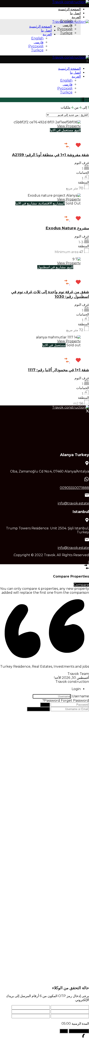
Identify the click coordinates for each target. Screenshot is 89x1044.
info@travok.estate (73, 503)
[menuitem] (76, 17)
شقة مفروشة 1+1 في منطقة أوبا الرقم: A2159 (50, 154)
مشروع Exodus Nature (67, 228)
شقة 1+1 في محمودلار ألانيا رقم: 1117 (58, 369)
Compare (81, 585)
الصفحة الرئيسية (69, 9)
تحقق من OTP (78, 1031)
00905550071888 (74, 488)
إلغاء (63, 1031)
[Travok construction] (70, 2)
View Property (69, 126)
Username (80, 696)
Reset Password (38, 709)
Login (45, 704)
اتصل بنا (75, 13)
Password (52, 701)
